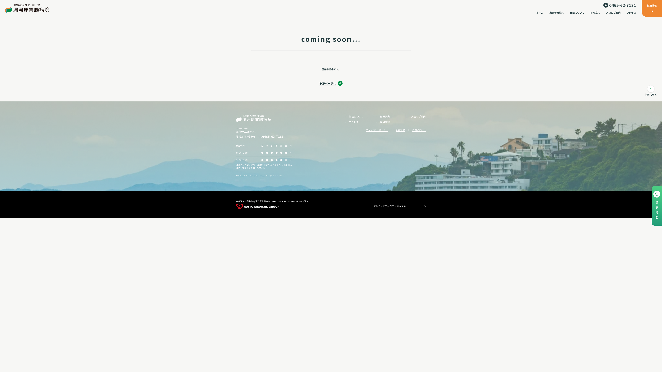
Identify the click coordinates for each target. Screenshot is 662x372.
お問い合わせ (419, 130)
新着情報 (400, 130)
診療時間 (657, 211)
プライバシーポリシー (377, 130)
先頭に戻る (651, 94)
